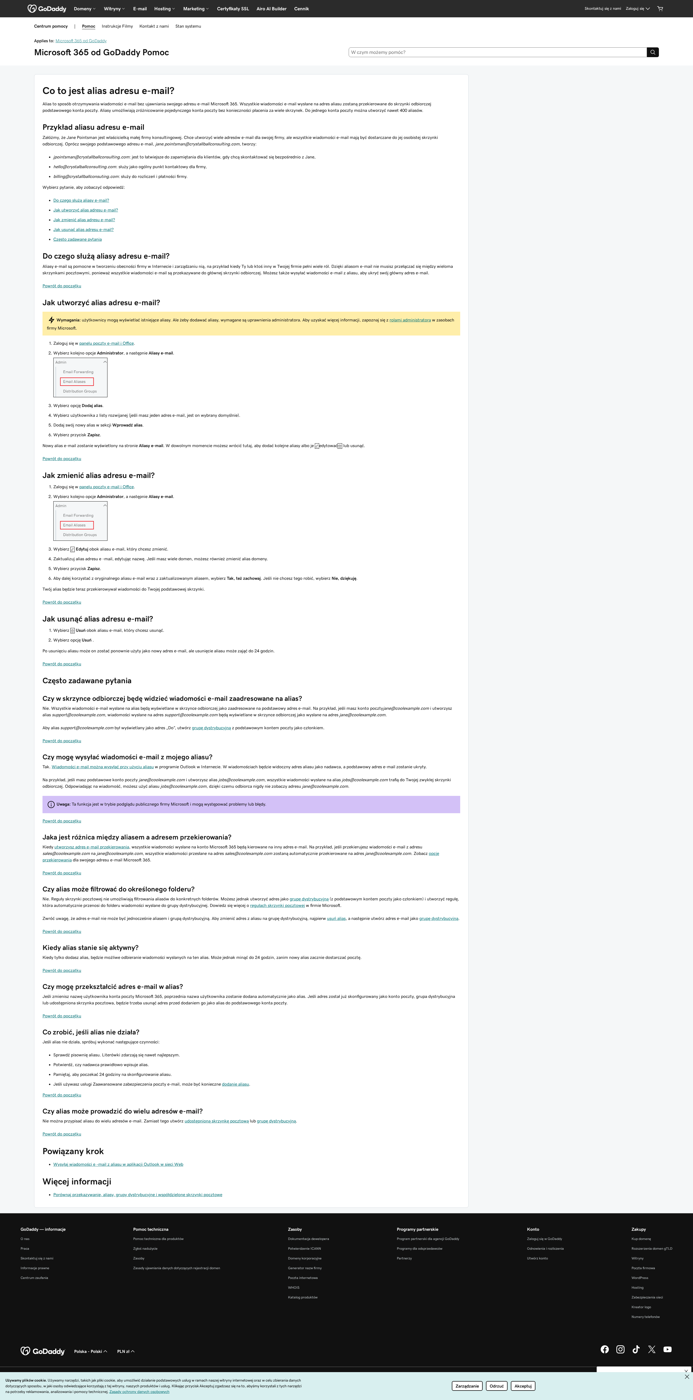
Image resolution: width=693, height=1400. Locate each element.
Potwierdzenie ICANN (304, 1248)
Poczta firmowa (643, 1268)
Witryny (637, 1258)
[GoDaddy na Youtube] (667, 1352)
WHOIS (293, 1287)
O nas (25, 1239)
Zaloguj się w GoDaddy (544, 1239)
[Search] (653, 52)
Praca (25, 1248)
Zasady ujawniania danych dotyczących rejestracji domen (176, 1268)
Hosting (637, 1287)
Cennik (301, 8)
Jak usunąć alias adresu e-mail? (83, 229)
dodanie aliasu (235, 1084)
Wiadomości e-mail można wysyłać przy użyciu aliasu (103, 766)
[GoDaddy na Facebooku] (605, 1352)
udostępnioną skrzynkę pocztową (217, 1121)
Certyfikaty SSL (233, 8)
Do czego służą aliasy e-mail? (81, 200)
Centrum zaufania (34, 1277)
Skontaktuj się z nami (37, 1258)
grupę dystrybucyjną (211, 727)
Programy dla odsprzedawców (419, 1248)
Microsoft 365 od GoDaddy (81, 40)
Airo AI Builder (272, 8)
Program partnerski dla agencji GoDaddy (428, 1239)
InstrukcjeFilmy (117, 26)
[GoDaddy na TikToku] (636, 1352)
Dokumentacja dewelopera (308, 1239)
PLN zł (123, 1351)
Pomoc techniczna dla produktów (158, 1239)
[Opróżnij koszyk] (660, 8)
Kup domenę (641, 1239)
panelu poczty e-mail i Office (106, 343)
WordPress (640, 1277)
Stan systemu (188, 26)
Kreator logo (641, 1307)
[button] (686, 1371)
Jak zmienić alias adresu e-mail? (84, 219)
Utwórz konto (537, 1258)
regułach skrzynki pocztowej (277, 905)
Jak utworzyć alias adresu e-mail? (85, 210)
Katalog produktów (303, 1297)
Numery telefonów (646, 1316)
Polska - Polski (88, 1351)
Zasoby (138, 1258)
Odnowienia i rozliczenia (545, 1248)
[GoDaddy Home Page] (43, 1351)
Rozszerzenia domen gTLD (652, 1248)
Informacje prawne (35, 1268)
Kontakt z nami (154, 26)
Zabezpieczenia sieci (647, 1297)
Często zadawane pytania (77, 239)
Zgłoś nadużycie (145, 1248)
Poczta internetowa (303, 1277)
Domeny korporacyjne (305, 1258)
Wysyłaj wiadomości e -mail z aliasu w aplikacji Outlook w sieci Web (118, 1164)
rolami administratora (410, 320)
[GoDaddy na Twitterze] (652, 1352)
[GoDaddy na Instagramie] (620, 1352)
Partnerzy (404, 1258)
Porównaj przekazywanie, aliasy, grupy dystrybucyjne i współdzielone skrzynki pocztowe (137, 1194)
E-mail (140, 8)
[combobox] (498, 52)
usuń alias (336, 918)
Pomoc (88, 26)
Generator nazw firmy (305, 1268)
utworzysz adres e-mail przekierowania (91, 847)
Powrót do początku (62, 286)
